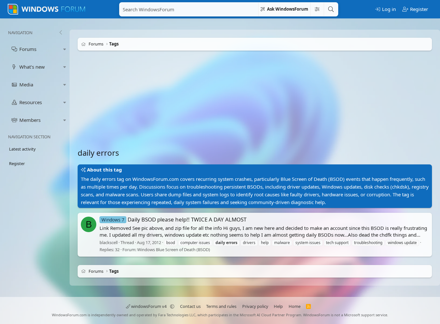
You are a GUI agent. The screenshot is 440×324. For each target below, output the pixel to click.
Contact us (190, 306)
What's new (32, 67)
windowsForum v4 (148, 306)
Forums (27, 49)
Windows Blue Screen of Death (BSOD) (173, 250)
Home (295, 306)
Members (30, 120)
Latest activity (22, 149)
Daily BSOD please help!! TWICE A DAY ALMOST (173, 219)
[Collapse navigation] (60, 32)
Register (17, 163)
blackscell (109, 242)
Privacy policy (255, 306)
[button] (65, 49)
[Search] (331, 9)
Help (278, 306)
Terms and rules (221, 306)
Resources (30, 102)
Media (26, 84)
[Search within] (317, 9)
